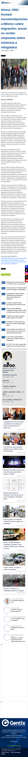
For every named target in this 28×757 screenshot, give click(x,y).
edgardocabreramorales (8, 370)
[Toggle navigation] (25, 3)
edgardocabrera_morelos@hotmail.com (9, 368)
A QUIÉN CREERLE (9, 386)
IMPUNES (6, 380)
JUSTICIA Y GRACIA (10, 375)
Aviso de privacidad (15, 752)
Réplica (3, 754)
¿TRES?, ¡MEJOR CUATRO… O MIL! (13, 393)
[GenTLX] (14, 726)
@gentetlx (6, 372)
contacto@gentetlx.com (14, 745)
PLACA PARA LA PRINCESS (12, 399)
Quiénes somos (5, 752)
